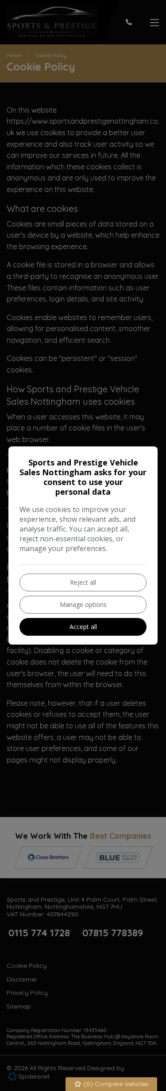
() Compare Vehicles (115, 1084)
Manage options (83, 604)
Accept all (83, 626)
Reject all (83, 582)
